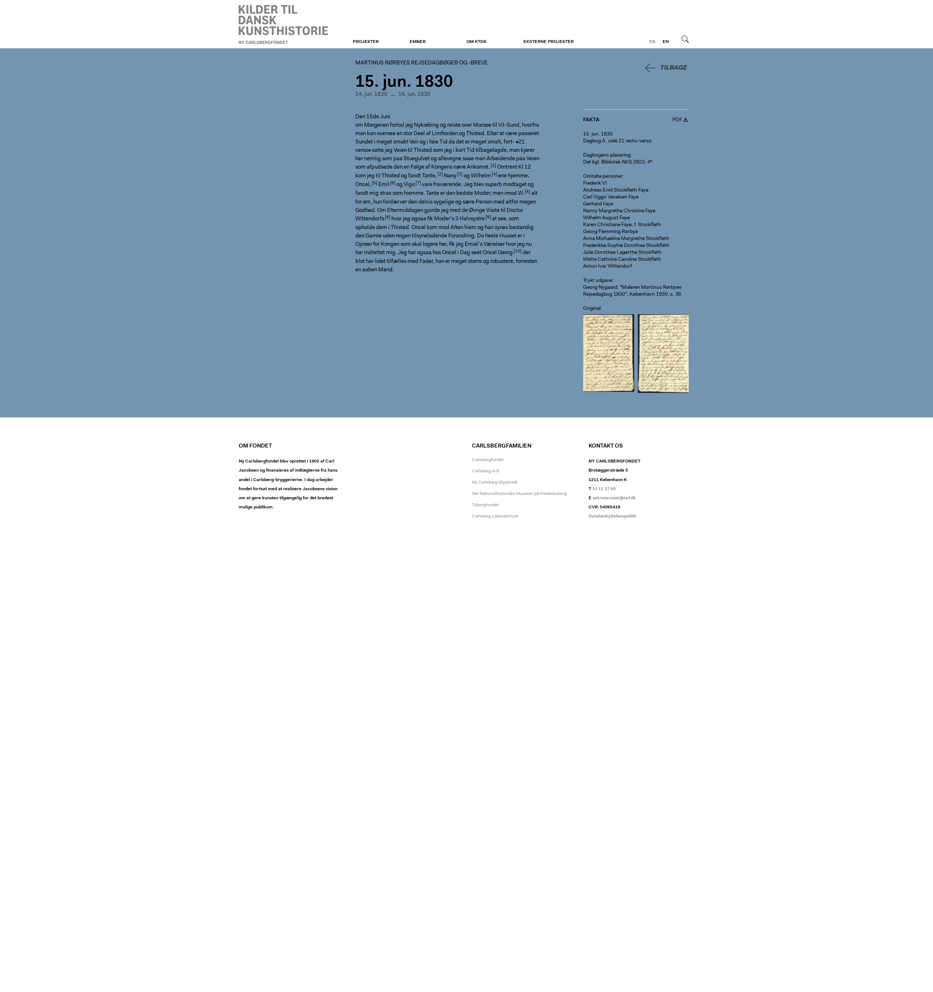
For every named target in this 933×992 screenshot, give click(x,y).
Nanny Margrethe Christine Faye (619, 211)
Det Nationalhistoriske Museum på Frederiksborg (519, 494)
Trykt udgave (597, 280)
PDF (677, 120)
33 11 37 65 (604, 489)
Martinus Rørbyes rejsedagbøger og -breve (283, 24)
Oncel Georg (498, 253)
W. (521, 193)
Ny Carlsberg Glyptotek (495, 482)
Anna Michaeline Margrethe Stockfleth (626, 238)
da (652, 42)
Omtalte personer (602, 176)
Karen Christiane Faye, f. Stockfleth (622, 225)
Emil (383, 185)
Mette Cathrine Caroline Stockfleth (622, 259)
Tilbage (673, 68)
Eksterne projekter (548, 42)
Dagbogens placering (607, 155)
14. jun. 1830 (371, 94)
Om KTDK (476, 42)
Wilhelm (481, 176)
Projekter (366, 42)
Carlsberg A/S (485, 471)
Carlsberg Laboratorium (495, 516)
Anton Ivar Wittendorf (607, 266)
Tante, (429, 176)
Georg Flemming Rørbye (610, 232)
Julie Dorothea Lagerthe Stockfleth (622, 252)
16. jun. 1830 (414, 94)
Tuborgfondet (485, 505)
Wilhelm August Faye (606, 218)
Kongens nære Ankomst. (460, 167)
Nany (450, 176)
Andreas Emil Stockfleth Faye (615, 190)
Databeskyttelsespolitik (612, 516)
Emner (418, 42)
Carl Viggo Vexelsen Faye (611, 197)
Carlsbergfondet (488, 460)
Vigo (409, 185)
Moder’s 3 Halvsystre (459, 219)
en (666, 42)
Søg (685, 39)
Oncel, (363, 185)
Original (592, 308)
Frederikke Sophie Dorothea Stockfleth (626, 245)
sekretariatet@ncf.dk (614, 498)
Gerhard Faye (598, 204)
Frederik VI (595, 183)
